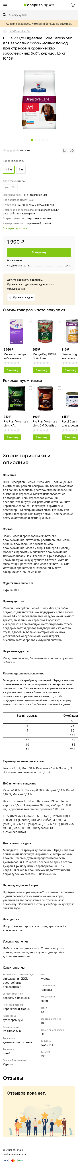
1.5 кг (8, 169)
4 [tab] (42, 140)
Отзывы (25, 150)
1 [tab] (32, 140)
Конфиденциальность (14, 1154)
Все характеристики (15, 228)
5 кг (21, 169)
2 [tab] (35, 140)
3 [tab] (39, 140)
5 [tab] (46, 140)
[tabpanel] (39, 100)
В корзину (13, 370)
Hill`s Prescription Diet (19, 31)
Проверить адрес (23, 297)
